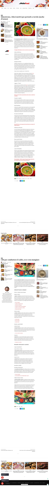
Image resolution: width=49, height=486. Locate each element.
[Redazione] (1, 21)
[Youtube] (45, 8)
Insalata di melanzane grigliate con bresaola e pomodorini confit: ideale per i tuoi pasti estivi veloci (44, 57)
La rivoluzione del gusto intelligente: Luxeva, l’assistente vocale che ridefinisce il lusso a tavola (8, 36)
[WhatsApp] (44, 8)
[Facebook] (39, 8)
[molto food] (24, 3)
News (2, 15)
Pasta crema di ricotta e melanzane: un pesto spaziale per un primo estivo (42, 39)
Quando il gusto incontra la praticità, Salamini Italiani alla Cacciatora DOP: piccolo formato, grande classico (18, 244)
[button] (47, 8)
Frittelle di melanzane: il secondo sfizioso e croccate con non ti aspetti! (43, 47)
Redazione (4, 21)
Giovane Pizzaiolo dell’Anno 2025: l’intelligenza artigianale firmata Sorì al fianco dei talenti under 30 (9, 26)
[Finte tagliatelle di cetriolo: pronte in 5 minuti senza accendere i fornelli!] (38, 51)
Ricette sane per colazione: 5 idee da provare (6, 243)
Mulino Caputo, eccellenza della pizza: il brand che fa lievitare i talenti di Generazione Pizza (9, 31)
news (26, 178)
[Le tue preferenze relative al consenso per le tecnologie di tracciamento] (47, 484)
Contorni (41, 55)
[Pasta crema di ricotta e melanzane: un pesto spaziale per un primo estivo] (42, 33)
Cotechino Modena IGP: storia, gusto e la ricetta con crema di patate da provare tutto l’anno (9, 41)
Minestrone (20, 178)
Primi (37, 37)
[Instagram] (41, 8)
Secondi (41, 45)
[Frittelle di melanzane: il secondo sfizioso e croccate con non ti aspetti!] (38, 46)
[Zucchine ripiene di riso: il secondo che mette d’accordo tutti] (38, 42)
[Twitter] (22, 181)
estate (17, 178)
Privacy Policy (22, 484)
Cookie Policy (26, 484)
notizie (28, 178)
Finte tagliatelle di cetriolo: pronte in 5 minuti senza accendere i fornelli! (44, 52)
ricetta (33, 73)
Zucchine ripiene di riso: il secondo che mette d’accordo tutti (44, 43)
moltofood (23, 178)
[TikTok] (42, 8)
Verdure (31, 178)
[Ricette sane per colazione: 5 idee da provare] (6, 238)
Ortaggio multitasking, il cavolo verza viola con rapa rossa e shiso (24, 49)
